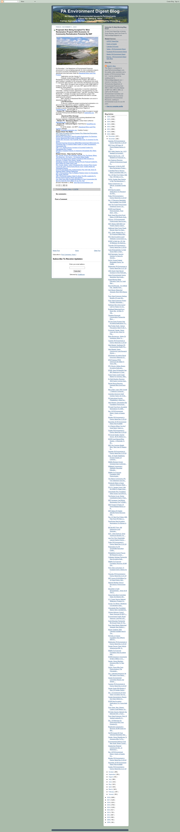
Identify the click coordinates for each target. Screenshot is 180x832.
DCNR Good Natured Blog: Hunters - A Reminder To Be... (116, 441)
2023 (108, 124)
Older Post (97, 250)
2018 (108, 797)
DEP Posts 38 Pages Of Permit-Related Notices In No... (116, 147)
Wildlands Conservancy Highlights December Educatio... (115, 468)
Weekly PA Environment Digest (116, 54)
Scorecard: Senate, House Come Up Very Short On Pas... (116, 332)
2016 (108, 802)
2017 (108, 800)
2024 (108, 121)
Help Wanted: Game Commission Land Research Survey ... (117, 351)
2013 (108, 810)
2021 (108, 129)
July (110, 779)
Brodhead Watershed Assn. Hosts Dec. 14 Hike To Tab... (116, 311)
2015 (108, 805)
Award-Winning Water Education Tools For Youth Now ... (117, 281)
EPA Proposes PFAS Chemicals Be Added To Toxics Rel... (116, 361)
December (112, 136)
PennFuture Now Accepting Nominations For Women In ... (117, 523)
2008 (108, 822)
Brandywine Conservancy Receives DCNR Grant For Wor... (117, 728)
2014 (108, 807)
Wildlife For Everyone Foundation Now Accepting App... (117, 652)
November (112, 139)
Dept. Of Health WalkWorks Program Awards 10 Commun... (116, 457)
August (111, 777)
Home (77, 250)
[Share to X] (62, 185)
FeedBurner (81, 274)
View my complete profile (114, 106)
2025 (108, 119)
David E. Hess (111, 66)
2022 (108, 126)
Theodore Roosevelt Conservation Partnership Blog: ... (116, 317)
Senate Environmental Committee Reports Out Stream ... (116, 679)
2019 (108, 134)
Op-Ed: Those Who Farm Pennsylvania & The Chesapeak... (115, 669)
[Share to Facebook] (64, 185)
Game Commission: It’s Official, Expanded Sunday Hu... (117, 185)
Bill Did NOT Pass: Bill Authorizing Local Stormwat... (115, 529)
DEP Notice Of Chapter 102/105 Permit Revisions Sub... (116, 512)
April (110, 787)
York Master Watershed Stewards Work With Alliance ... (117, 291)
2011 (108, 815)
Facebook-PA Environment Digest (117, 51)
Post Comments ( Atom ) (68, 254)
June (110, 782)
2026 (108, 116)
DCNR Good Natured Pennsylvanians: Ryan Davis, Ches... (115, 210)
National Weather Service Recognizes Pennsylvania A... (116, 584)
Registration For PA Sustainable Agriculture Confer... (116, 548)
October (111, 772)
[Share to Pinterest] (66, 185)
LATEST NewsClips (112, 41)
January (111, 794)
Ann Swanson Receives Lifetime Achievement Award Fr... (117, 162)
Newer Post (56, 250)
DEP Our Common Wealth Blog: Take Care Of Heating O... (117, 447)
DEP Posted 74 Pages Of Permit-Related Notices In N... (116, 506)
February (111, 792)
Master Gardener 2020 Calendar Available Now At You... (117, 631)
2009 (108, 820)
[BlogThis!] (59, 185)
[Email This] (57, 185)
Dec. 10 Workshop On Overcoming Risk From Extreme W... (116, 722)
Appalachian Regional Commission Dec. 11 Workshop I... (115, 747)
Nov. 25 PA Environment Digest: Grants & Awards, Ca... (116, 413)
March (111, 789)
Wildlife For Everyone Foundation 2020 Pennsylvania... (114, 474)
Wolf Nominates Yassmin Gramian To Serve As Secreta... (115, 256)
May (110, 784)
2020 (108, 131)
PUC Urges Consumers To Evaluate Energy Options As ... (117, 569)
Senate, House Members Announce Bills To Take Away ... (116, 663)
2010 (108, 817)
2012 (108, 812)
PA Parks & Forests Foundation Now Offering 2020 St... (116, 637)
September (112, 774)
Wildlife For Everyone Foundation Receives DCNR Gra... (117, 563)
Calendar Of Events (112, 46)
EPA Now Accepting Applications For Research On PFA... (117, 191)
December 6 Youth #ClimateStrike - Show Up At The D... (117, 590)
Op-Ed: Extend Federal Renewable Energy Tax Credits (116, 262)
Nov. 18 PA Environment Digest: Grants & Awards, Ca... (116, 754)
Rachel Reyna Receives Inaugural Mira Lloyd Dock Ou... (117, 385)
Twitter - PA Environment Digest (116, 49)
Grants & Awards (112, 44)
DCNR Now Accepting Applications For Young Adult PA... (117, 703)
